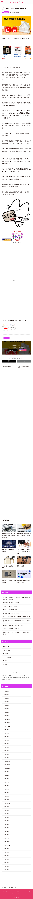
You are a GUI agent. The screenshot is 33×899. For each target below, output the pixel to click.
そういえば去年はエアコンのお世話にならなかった (16, 617)
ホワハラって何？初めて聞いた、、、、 (12, 629)
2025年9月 (7, 730)
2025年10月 (7, 726)
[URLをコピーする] (24, 361)
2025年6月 (7, 740)
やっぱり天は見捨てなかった (10, 606)
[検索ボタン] (31, 2)
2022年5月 (7, 866)
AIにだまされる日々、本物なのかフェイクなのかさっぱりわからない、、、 (16, 598)
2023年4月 (7, 828)
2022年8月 (7, 856)
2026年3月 (7, 709)
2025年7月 (7, 737)
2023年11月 (7, 803)
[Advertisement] (16, 260)
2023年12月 (7, 800)
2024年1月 (7, 796)
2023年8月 (7, 814)
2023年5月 (7, 824)
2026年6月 (7, 698)
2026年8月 (7, 691)
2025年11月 (7, 723)
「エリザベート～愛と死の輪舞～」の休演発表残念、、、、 (16, 633)
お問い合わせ (19, 891)
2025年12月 (7, 719)
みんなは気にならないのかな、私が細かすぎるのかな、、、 (16, 621)
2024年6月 (7, 779)
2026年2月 (7, 712)
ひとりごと (7, 650)
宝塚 (5, 664)
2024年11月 (7, 765)
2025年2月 (7, 754)
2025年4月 (7, 747)
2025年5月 (7, 744)
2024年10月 (7, 768)
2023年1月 (7, 838)
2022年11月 (7, 845)
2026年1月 (7, 716)
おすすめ (6, 12)
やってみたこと (8, 657)
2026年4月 (7, 705)
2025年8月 (7, 733)
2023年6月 (7, 821)
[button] (9, 361)
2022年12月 (7, 842)
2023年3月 (7, 831)
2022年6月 (7, 863)
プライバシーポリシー (16, 894)
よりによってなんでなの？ (10, 610)
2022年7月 (7, 859)
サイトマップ (27, 891)
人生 (5, 660)
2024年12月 (7, 761)
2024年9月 (7, 772)
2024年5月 (7, 782)
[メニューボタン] (2, 2)
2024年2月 (7, 793)
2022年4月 (7, 870)
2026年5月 (7, 702)
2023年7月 (7, 817)
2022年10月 (7, 849)
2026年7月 (7, 695)
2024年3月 (7, 789)
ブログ (6, 653)
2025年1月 (7, 758)
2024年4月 (7, 786)
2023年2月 (7, 835)
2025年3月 (7, 751)
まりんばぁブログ (16, 2)
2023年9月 (7, 810)
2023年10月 (7, 807)
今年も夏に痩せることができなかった (13, 625)
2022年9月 (7, 852)
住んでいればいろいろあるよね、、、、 (12, 602)
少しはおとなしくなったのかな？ (12, 613)
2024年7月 (7, 775)
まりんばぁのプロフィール (9, 891)
